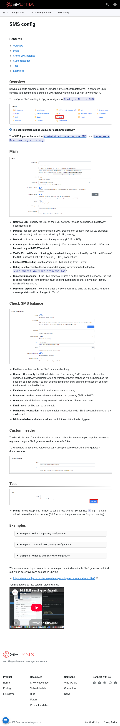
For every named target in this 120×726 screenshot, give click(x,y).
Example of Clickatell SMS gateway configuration (45, 544)
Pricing (7, 688)
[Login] (115, 4)
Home (6, 682)
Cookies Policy (92, 722)
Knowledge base (39, 682)
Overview (18, 45)
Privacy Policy (110, 722)
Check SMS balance (24, 55)
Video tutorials (38, 688)
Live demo (9, 693)
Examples (18, 70)
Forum (34, 699)
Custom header (21, 60)
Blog (32, 693)
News (67, 693)
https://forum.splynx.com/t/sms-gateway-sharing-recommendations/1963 (54, 578)
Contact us (70, 688)
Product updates (39, 705)
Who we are (70, 682)
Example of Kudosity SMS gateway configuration (45, 555)
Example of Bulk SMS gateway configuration (42, 533)
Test (15, 65)
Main (16, 50)
